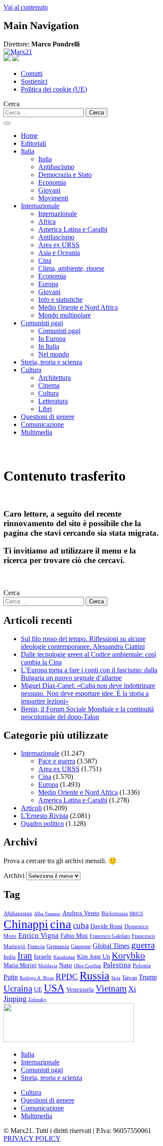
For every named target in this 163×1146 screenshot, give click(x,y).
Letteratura (53, 401)
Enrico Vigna (38, 935)
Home (29, 135)
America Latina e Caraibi (72, 229)
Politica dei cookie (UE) (54, 89)
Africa (47, 221)
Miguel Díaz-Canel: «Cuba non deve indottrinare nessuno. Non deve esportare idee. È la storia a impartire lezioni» (88, 693)
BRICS (136, 913)
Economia (52, 182)
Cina (44, 260)
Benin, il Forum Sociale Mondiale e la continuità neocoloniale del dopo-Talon (87, 712)
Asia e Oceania (59, 252)
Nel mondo (53, 354)
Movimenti (53, 198)
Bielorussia (114, 913)
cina (60, 924)
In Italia (48, 346)
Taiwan (129, 978)
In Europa (52, 338)
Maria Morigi (20, 965)
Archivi (13, 875)
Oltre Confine (87, 965)
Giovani (49, 190)
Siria (115, 977)
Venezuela (80, 989)
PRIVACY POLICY (32, 1138)
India (9, 957)
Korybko (128, 955)
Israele (43, 956)
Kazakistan (64, 957)
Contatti (32, 73)
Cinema (49, 385)
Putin (10, 977)
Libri (45, 409)
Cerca (11, 104)
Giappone (81, 946)
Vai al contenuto (25, 7)
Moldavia (47, 965)
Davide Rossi (106, 926)
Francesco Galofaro (110, 936)
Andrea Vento (81, 913)
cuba (81, 925)
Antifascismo (56, 166)
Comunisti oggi (42, 323)
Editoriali (33, 143)
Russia (95, 975)
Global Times (111, 946)
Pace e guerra (56, 761)
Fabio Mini (74, 936)
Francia (36, 946)
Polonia (142, 965)
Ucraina (17, 988)
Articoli (31, 808)
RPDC (67, 976)
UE (38, 989)
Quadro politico (42, 823)
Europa (48, 284)
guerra (143, 945)
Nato (65, 965)
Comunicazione (42, 424)
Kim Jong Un (93, 956)
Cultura (31, 369)
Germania (58, 946)
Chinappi (25, 924)
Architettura (54, 377)
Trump (148, 977)
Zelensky (37, 999)
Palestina (117, 965)
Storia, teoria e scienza (51, 362)
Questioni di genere (47, 416)
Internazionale (40, 206)
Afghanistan (17, 913)
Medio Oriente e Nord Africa (78, 307)
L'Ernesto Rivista (44, 815)
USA (54, 988)
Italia (27, 151)
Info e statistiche (60, 299)
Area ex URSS (59, 245)
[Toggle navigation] (6, 123)
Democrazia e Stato (65, 174)
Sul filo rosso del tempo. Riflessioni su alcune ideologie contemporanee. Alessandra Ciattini (83, 642)
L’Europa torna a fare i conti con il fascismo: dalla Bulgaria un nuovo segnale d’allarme (89, 673)
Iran (24, 955)
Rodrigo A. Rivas (37, 977)
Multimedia (36, 432)
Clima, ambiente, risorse (71, 268)
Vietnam (111, 988)
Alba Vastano (47, 913)
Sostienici (34, 81)
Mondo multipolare (64, 315)
